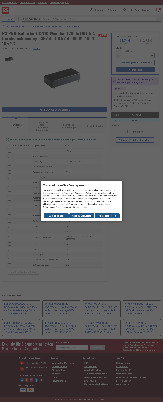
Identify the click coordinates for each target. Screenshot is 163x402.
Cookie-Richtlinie (80, 207)
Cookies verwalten (81, 215)
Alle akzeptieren (107, 215)
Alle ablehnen (56, 215)
